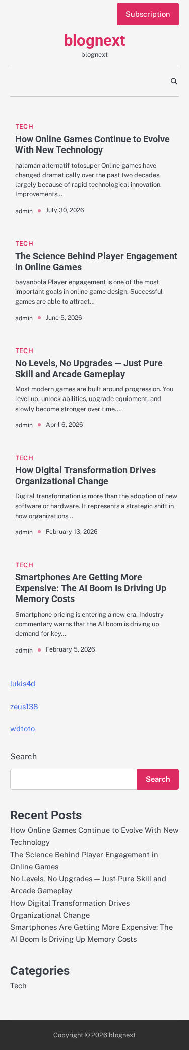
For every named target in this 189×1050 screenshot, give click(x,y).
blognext (94, 40)
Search (23, 756)
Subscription (147, 14)
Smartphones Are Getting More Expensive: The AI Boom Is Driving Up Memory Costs (90, 588)
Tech (24, 126)
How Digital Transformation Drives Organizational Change (85, 475)
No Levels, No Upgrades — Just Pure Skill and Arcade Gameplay (89, 368)
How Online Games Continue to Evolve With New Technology (92, 145)
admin (24, 211)
